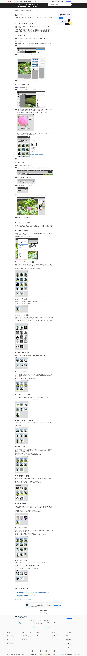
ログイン (77, 1)
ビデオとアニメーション (10, 636)
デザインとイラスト (10, 635)
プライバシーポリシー (28, 599)
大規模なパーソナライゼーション (26, 632)
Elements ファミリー (54, 1)
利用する (48, 627)
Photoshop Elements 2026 (28, 1)
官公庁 (37, 635)
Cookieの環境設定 (61, 654)
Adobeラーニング (53, 636)
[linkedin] (19, 654)
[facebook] (14, 654)
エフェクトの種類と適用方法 (22, 597)
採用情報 (67, 635)
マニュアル (19, 622)
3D (7, 639)
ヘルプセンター (53, 632)
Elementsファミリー (10, 640)
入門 (18, 621)
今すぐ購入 (68, 1)
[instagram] (16, 654)
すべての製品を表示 (10, 643)
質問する (34, 627)
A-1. (17, 87)
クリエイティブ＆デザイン (16, 1)
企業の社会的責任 (68, 639)
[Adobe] (9, 1)
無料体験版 (62, 1)
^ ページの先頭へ (69, 618)
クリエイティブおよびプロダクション (27, 636)
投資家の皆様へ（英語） (69, 640)
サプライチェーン (68, 642)
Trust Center (67, 643)
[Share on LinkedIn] (44, 613)
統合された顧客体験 (24, 635)
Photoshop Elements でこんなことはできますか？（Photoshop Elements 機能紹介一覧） (33, 592)
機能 (39, 1)
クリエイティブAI (9, 632)
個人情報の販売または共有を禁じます (70, 654)
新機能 (35, 1)
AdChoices (78, 654)
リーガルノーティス (19, 599)
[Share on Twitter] (42, 613)
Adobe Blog (67, 647)
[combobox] (60, 4)
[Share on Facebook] (40, 613)
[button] (74, 1)
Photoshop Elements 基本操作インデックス (24, 593)
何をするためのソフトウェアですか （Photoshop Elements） (28, 590)
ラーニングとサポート (45, 1)
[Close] (58, 654)
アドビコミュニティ (54, 635)
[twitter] (18, 654)
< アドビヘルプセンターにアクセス (22, 617)
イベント (67, 636)
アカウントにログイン (69, 632)
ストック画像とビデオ (10, 642)
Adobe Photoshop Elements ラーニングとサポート (26, 595)
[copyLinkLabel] (46, 613)
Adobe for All (67, 646)
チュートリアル (20, 623)
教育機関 (38, 632)
